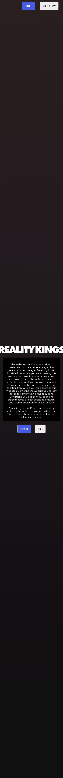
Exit (40, 428)
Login (28, 5)
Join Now (49, 5)
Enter (24, 428)
